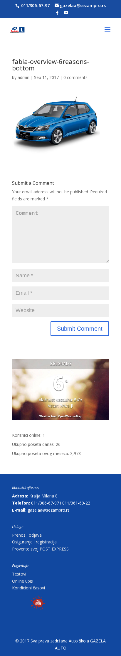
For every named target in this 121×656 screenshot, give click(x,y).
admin (23, 77)
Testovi (19, 574)
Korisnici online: (27, 435)
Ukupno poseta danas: (34, 444)
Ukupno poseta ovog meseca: (41, 453)
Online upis (22, 581)
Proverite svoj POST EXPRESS (40, 549)
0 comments (75, 77)
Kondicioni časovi (28, 588)
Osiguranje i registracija (34, 542)
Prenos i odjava (27, 535)
